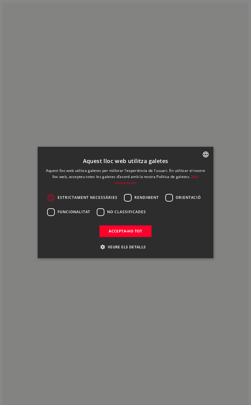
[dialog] (125, 202)
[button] (125, 247)
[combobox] (206, 154)
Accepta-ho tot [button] (125, 231)
